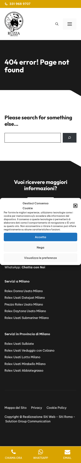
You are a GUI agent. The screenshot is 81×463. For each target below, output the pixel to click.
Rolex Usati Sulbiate (19, 344)
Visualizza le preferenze (40, 257)
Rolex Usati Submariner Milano (27, 318)
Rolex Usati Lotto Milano (22, 357)
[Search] (69, 138)
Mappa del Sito (16, 408)
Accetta (40, 237)
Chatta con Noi (33, 267)
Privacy (36, 408)
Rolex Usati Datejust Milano (25, 297)
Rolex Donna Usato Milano (24, 291)
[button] (75, 206)
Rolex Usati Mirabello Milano (25, 364)
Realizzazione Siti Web (39, 417)
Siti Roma (66, 417)
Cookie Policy (56, 408)
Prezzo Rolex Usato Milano (24, 304)
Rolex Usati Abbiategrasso (24, 370)
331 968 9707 (20, 4)
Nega (40, 247)
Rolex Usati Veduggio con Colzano (29, 350)
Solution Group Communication (27, 421)
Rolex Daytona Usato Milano (25, 311)
